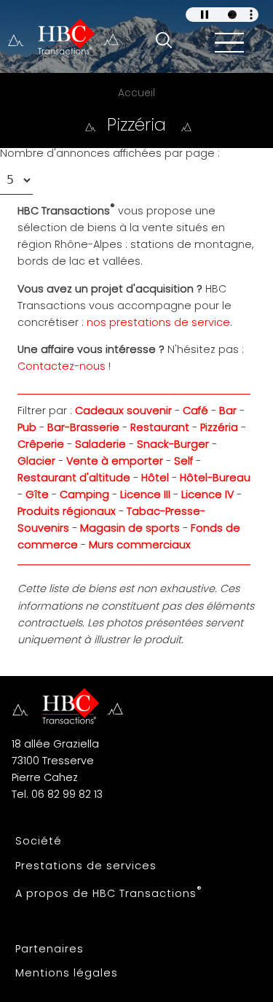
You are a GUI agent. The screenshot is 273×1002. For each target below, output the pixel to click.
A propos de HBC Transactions (108, 892)
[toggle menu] (229, 42)
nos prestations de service (158, 322)
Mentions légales (66, 973)
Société (38, 841)
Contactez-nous (61, 366)
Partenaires (49, 948)
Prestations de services (86, 865)
